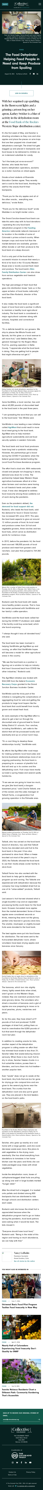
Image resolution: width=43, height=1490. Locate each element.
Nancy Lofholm (22, 74)
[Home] (21, 4)
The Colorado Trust (25, 7)
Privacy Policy (30, 1472)
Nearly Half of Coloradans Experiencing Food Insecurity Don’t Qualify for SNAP (19, 1348)
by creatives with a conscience (26, 1486)
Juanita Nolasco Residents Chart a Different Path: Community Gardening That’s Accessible (20, 1392)
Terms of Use (12, 1475)
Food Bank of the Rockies (24, 122)
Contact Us (12, 1472)
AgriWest (12, 427)
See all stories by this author (24, 1261)
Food (21, 50)
